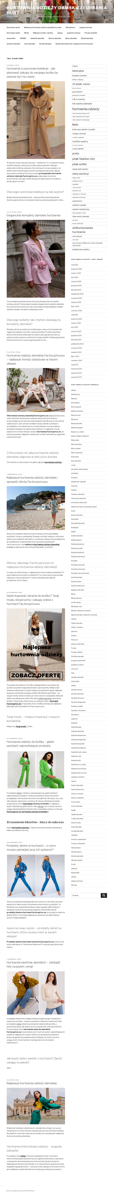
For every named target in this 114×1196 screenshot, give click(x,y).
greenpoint (77, 92)
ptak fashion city (83, 158)
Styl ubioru (75, 715)
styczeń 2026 (76, 281)
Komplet (74, 561)
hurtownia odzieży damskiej (46, 544)
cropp (73, 465)
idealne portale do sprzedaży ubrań (84, 507)
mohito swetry (80, 141)
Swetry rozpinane (77, 798)
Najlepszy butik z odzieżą (43, 33)
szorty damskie (76, 806)
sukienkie (75, 184)
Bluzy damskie (71, 38)
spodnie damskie (13, 44)
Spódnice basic (76, 690)
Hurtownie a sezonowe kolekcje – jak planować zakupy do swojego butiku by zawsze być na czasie (32, 72)
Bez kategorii (76, 407)
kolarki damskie (77, 536)
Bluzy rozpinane (77, 453)
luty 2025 (74, 327)
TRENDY (23, 38)
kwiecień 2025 (76, 319)
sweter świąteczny (81, 209)
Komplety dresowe (78, 569)
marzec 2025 (76, 323)
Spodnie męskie (77, 706)
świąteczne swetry (81, 249)
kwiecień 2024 (76, 369)
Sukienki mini (76, 760)
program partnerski (78, 660)
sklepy (73, 685)
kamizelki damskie (78, 523)
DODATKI (74, 473)
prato (75, 153)
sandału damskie (77, 677)
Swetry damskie (55, 38)
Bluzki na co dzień (77, 432)
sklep (19, 793)
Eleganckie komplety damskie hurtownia (33, 215)
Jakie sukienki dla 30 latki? (81, 116)
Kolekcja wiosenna (78, 556)
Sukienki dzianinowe (78, 735)
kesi (75, 124)
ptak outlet (79, 164)
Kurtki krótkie (76, 581)
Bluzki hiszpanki (77, 428)
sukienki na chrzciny (79, 194)
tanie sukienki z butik (79, 213)
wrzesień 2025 (76, 298)
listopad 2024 (76, 340)
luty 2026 (74, 277)
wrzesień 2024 (76, 348)
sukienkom (77, 201)
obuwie (73, 619)
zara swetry (75, 239)
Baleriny (74, 399)
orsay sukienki (77, 149)
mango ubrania (79, 133)
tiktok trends (76, 823)
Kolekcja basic (76, 540)
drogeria (74, 477)
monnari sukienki (77, 145)
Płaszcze (74, 640)
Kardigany (74, 527)
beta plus (78, 70)
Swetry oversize (77, 794)
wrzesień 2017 (76, 377)
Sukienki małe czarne (79, 752)
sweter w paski (79, 205)
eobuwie (74, 486)
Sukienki (74, 723)
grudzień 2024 (76, 335)
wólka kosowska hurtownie (82, 230)
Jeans (73, 511)
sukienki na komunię (78, 197)
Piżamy (73, 636)
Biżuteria (74, 419)
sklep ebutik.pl (80, 173)
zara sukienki (77, 236)
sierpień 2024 (76, 352)
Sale (72, 673)
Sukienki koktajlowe (78, 748)
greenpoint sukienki (78, 95)
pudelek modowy (73, 33)
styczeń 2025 (76, 331)
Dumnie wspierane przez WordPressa (20, 1191)
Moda (26, 33)
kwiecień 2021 (76, 373)
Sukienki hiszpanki (77, 744)
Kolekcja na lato (77, 548)
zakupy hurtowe (85, 27)
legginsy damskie (77, 590)
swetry (73, 781)
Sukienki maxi (76, 756)
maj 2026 (74, 265)
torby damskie (76, 827)
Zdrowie (74, 885)
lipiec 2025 (75, 306)
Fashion (74, 490)
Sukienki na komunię (78, 769)
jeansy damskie (77, 515)
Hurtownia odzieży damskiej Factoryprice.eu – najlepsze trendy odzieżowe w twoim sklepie (35, 359)
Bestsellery (75, 403)
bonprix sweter (79, 75)
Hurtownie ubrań (13, 27)
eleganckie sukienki (78, 482)
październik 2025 (77, 294)
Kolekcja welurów (77, 552)
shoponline (11, 38)
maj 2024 (74, 365)
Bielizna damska (77, 411)
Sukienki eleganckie (78, 740)
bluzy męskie (76, 448)
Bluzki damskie (87, 38)
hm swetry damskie (82, 103)
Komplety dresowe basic (80, 573)
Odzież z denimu (77, 627)
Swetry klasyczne (77, 789)
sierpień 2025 (76, 302)
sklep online (76, 178)
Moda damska (76, 598)
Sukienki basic (76, 727)
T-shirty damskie (77, 819)
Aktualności (70, 27)
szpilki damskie (76, 814)
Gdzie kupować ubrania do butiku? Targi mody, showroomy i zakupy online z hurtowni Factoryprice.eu (32, 600)
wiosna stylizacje (77, 223)
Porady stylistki (91, 33)
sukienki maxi (76, 191)
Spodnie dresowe (77, 698)
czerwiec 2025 (76, 311)
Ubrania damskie (77, 856)
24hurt (75, 66)
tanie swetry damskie (80, 216)
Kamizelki (74, 519)
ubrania (75, 220)
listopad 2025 (76, 290)
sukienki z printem (77, 777)
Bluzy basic (75, 440)
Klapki (73, 532)
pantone (74, 631)
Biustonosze (76, 415)
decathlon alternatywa (79, 469)
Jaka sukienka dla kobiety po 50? (81, 113)
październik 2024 (77, 344)
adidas (73, 390)
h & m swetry (78, 99)
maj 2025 (74, 315)
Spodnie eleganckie (78, 702)
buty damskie (29, 44)
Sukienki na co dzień (78, 764)
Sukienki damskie (37, 38)
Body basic (75, 457)
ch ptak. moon (81, 84)
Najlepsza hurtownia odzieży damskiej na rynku (42, 27)
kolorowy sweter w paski (83, 129)
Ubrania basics (76, 852)
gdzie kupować (45, 698)
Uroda (73, 864)
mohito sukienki (78, 137)
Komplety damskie (78, 565)
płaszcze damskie (77, 644)
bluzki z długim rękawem (80, 436)
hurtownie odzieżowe (79, 502)
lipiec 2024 (75, 356)
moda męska (76, 602)
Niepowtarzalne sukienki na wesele (84, 615)
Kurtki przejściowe (78, 586)
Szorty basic (75, 802)
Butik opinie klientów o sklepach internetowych (74, 44)
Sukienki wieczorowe (79, 773)
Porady (73, 648)
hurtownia (28, 804)
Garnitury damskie (77, 494)
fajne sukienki (76, 88)
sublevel (74, 719)
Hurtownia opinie (13, 33)
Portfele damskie (77, 656)
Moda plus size (76, 606)
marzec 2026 (76, 273)
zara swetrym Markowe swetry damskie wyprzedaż (87, 244)
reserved (74, 669)
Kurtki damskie (45, 44)
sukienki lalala (76, 187)
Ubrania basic (76, 848)
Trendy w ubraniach (78, 843)
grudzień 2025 (76, 286)
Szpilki (73, 810)
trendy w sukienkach (78, 839)
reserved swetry (80, 169)
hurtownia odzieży (53, 462)
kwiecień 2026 (76, 269)
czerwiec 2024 (76, 360)
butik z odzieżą (77, 80)
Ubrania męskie (76, 860)
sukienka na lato (77, 181)
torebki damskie (77, 831)
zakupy (60, 33)
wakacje (74, 868)
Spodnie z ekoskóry (78, 710)
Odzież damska (76, 623)
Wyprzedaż (75, 873)
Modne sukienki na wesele (81, 611)
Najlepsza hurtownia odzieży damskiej (31, 1083)
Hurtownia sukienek (78, 498)
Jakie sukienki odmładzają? (81, 120)
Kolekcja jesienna (77, 544)
